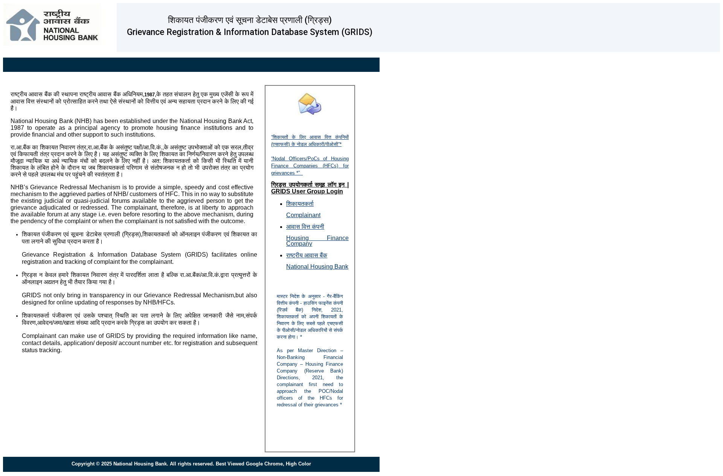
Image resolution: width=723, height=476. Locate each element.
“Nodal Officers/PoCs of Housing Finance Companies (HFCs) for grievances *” (310, 166)
